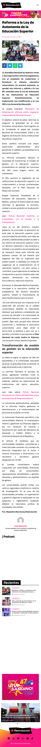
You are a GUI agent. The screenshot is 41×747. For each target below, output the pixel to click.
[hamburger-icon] (37, 5)
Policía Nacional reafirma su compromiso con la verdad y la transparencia (20, 219)
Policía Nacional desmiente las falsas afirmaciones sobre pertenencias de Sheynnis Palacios (20, 395)
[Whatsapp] (23, 738)
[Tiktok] (32, 738)
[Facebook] (9, 738)
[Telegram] (28, 738)
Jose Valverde (20, 526)
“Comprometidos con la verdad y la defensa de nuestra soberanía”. (20, 529)
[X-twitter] (13, 738)
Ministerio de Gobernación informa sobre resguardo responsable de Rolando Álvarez (20, 112)
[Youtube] (18, 738)
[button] (15, 723)
